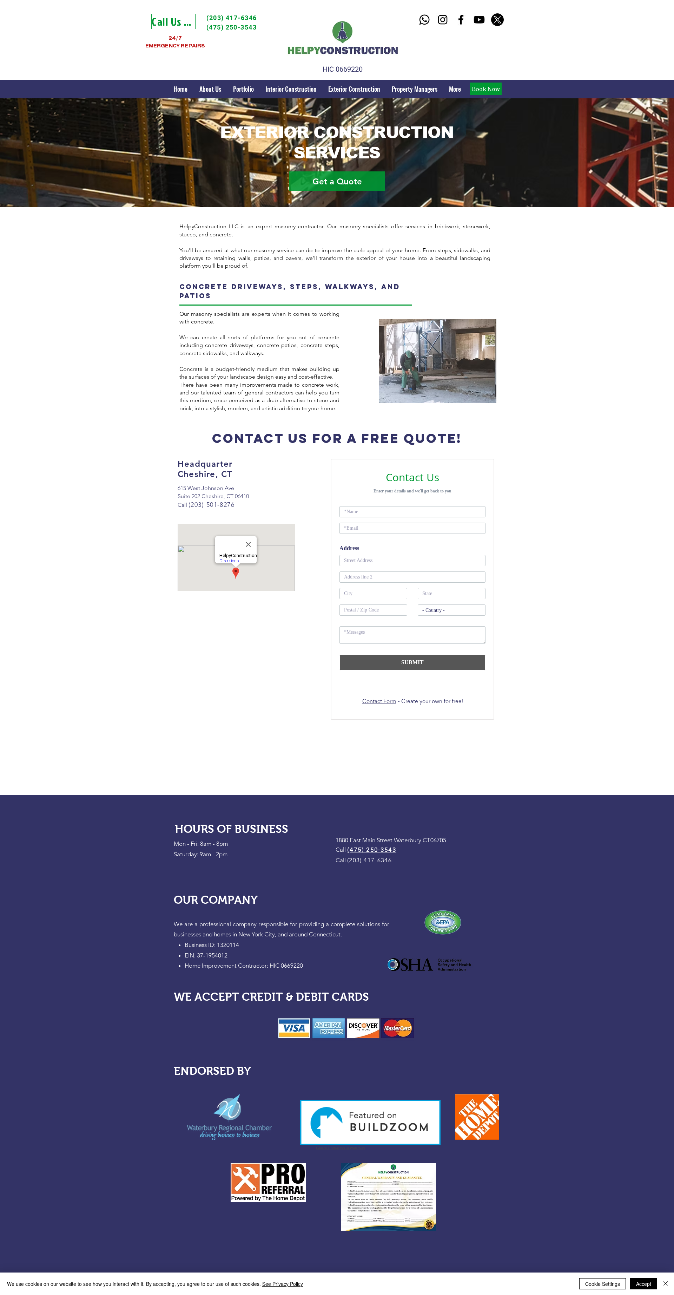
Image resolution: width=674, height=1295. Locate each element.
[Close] (665, 1283)
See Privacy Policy (282, 1283)
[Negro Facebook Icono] (461, 19)
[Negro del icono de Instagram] (442, 19)
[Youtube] (479, 19)
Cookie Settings (602, 1283)
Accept (643, 1283)
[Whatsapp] (424, 19)
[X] (497, 19)
